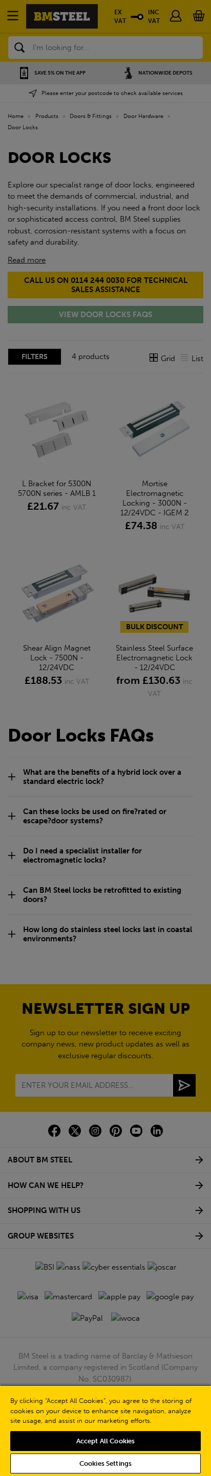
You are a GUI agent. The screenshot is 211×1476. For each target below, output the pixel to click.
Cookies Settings (105, 1463)
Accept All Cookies (105, 1441)
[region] (105, 1430)
